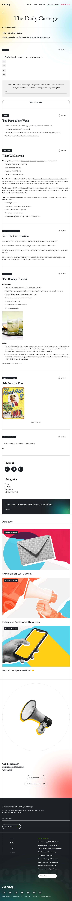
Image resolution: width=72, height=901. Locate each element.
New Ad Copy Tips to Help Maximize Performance (35, 126)
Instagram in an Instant (13, 129)
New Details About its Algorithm (28, 136)
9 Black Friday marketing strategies (32, 161)
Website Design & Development (48, 845)
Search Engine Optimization (47, 865)
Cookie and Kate (16, 363)
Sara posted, (6, 257)
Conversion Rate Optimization (48, 869)
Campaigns (9, 489)
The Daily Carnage (53, 4)
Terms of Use (26, 896)
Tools (7, 484)
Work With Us (65, 4)
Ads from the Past (11, 492)
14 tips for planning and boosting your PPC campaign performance (44, 197)
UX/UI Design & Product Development (50, 848)
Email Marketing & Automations (48, 862)
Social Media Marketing (45, 855)
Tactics (7, 487)
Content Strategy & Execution (48, 859)
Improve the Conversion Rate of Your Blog (37, 132)
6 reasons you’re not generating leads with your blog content (47, 188)
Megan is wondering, (9, 250)
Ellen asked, (6, 241)
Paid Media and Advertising (47, 852)
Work (35, 4)
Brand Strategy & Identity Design (48, 842)
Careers (12, 853)
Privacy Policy (16, 896)
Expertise (42, 4)
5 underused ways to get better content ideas (48, 179)
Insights (12, 848)
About (29, 4)
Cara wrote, (6, 246)
